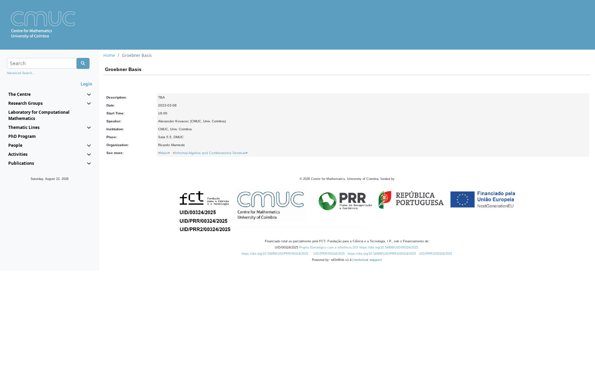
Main (164, 153)
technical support (368, 260)
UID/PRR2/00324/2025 (435, 253)
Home (109, 55)
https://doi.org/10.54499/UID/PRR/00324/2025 (275, 253)
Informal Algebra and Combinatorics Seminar (210, 153)
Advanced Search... (21, 73)
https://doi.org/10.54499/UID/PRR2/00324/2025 (382, 253)
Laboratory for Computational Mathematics (39, 115)
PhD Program (22, 136)
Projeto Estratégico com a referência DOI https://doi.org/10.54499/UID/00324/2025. (359, 247)
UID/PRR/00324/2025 (329, 253)
